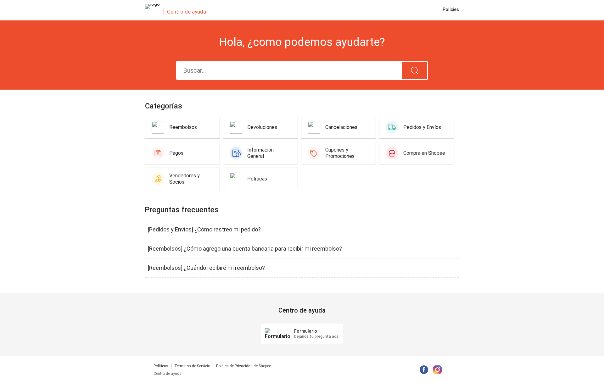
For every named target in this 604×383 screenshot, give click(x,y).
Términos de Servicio (192, 366)
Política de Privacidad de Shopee (243, 366)
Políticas (161, 366)
